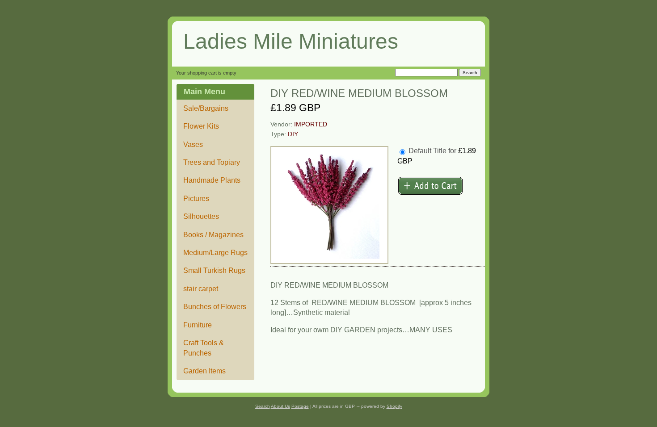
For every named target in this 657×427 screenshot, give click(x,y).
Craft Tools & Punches (203, 347)
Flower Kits (201, 126)
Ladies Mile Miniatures (290, 41)
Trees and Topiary (211, 162)
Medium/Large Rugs (215, 252)
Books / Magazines (213, 235)
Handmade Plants (211, 180)
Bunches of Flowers (214, 306)
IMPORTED (310, 124)
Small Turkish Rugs (214, 270)
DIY (293, 134)
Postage (300, 406)
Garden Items (204, 371)
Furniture (197, 325)
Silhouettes (201, 216)
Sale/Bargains (205, 108)
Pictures (196, 198)
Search (262, 406)
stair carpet (200, 289)
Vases (193, 144)
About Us (280, 406)
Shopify (394, 406)
